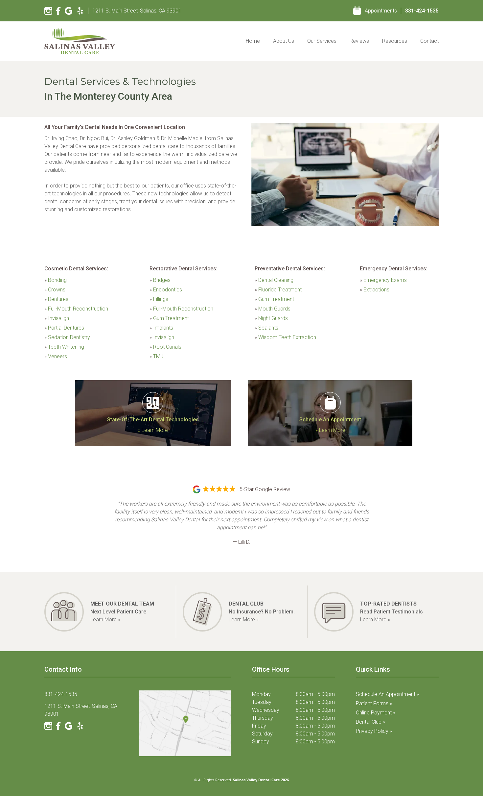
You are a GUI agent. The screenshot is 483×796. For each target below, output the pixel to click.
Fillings (159, 299)
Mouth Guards (272, 309)
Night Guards (271, 318)
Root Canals (165, 347)
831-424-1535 (422, 11)
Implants (161, 328)
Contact (429, 41)
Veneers (55, 356)
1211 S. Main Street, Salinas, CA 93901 (136, 11)
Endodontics (166, 289)
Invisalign (56, 318)
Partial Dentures (64, 328)
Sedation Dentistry (67, 337)
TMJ (156, 356)
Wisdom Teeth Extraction (285, 337)
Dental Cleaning (274, 280)
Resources (394, 41)
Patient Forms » (374, 703)
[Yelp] (80, 11)
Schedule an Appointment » (387, 694)
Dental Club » (370, 722)
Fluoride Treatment (278, 289)
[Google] (69, 11)
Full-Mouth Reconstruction (76, 309)
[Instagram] (48, 11)
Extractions (374, 289)
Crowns (54, 289)
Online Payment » (375, 712)
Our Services (321, 41)
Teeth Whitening (64, 347)
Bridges (160, 280)
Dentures (56, 299)
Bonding (55, 280)
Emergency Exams (383, 280)
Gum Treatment (169, 318)
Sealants (266, 328)
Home (253, 41)
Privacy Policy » (374, 731)
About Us (283, 41)
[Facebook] (58, 11)
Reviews (359, 41)
